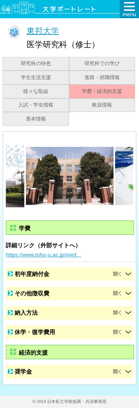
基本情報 (36, 119)
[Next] (123, 176)
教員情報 (102, 105)
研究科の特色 (36, 63)
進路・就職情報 (102, 77)
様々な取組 (35, 91)
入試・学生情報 (35, 105)
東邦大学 (43, 30)
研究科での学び (102, 63)
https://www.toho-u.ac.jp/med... (43, 254)
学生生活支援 (36, 77)
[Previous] (15, 176)
